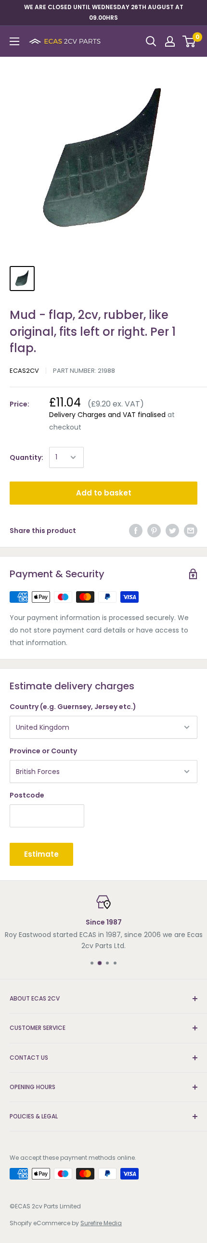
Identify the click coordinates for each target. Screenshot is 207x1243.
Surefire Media (101, 1223)
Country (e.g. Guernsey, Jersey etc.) (73, 706)
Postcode (27, 795)
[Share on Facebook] (135, 530)
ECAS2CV (24, 370)
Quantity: (26, 457)
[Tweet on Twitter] (172, 530)
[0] (189, 41)
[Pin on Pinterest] (154, 530)
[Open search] (151, 41)
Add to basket (103, 493)
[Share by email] (190, 530)
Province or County (43, 751)
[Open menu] (14, 41)
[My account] (170, 41)
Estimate (41, 854)
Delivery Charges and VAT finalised (107, 414)
